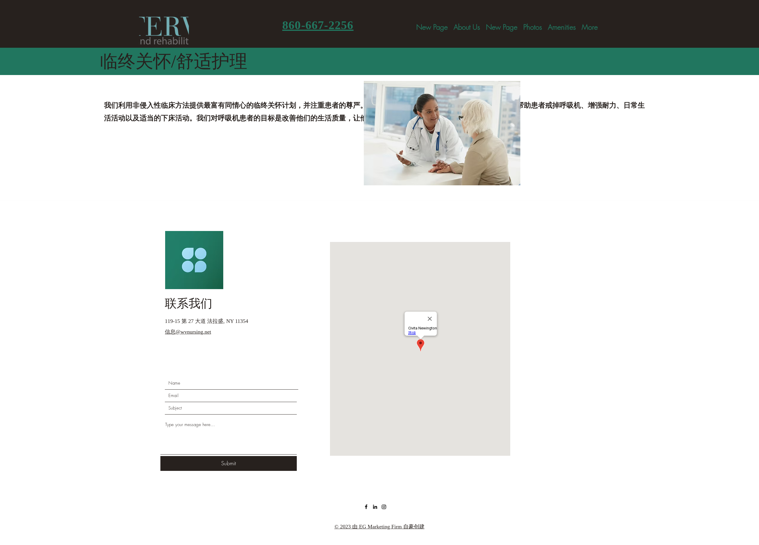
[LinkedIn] (375, 507)
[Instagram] (384, 507)
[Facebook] (366, 507)
